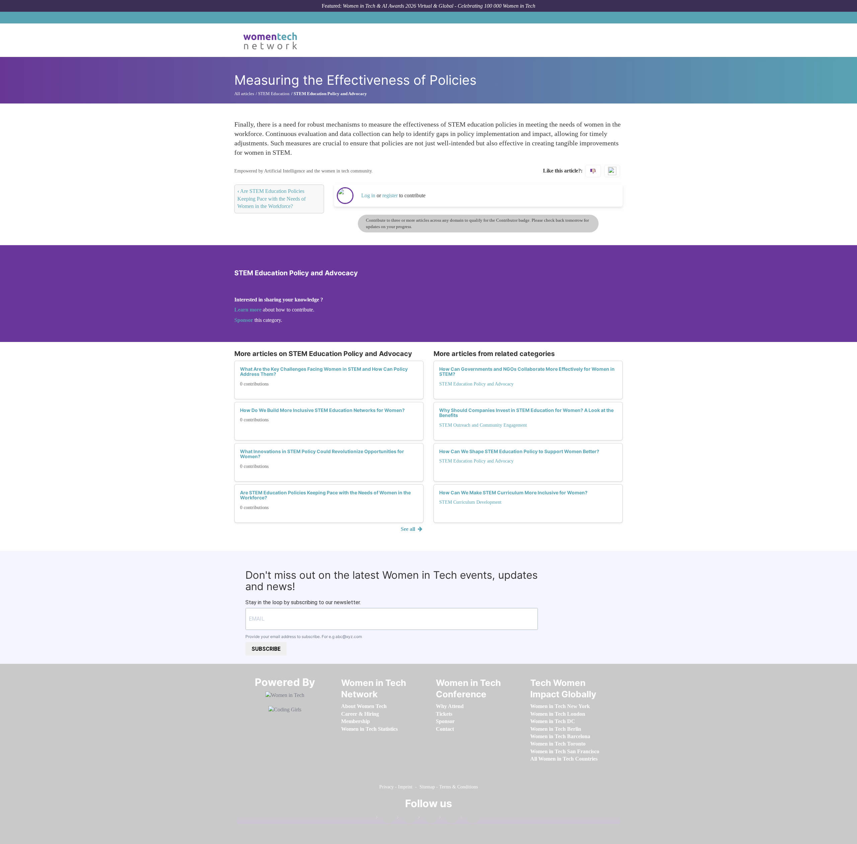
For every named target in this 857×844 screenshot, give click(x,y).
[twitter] (448, 819)
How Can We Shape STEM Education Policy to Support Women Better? (519, 451)
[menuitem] (364, 706)
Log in (368, 195)
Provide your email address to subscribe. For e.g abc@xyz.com (303, 636)
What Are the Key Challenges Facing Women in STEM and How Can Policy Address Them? (324, 371)
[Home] (272, 40)
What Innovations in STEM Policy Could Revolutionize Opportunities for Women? (322, 453)
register (390, 195)
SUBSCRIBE (266, 649)
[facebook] (385, 819)
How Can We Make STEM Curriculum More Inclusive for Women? (513, 492)
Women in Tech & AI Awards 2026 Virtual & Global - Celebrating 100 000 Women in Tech (439, 6)
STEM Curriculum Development (470, 502)
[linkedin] (406, 819)
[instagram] (427, 819)
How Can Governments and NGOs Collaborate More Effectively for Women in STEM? (527, 371)
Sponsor (244, 320)
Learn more (247, 309)
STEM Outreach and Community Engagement (483, 425)
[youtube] (469, 819)
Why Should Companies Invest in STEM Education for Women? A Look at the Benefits (526, 412)
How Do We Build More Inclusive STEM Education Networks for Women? (322, 410)
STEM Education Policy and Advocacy (476, 383)
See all (408, 529)
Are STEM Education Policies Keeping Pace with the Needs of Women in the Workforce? (271, 198)
